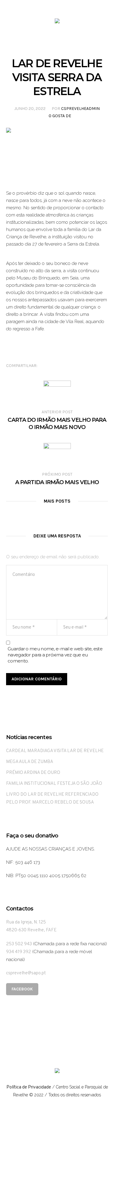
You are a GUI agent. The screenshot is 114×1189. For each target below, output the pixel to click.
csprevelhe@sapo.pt (26, 973)
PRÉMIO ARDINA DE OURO (33, 773)
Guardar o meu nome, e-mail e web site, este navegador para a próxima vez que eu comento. (55, 655)
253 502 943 (19, 944)
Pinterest (65, 365)
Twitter (55, 365)
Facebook (46, 365)
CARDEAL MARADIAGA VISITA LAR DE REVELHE (55, 751)
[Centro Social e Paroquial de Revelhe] (57, 22)
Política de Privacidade (28, 1087)
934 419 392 (18, 952)
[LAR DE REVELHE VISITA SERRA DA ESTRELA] (57, 153)
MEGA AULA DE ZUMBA (29, 762)
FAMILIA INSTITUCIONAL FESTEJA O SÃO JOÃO (54, 784)
